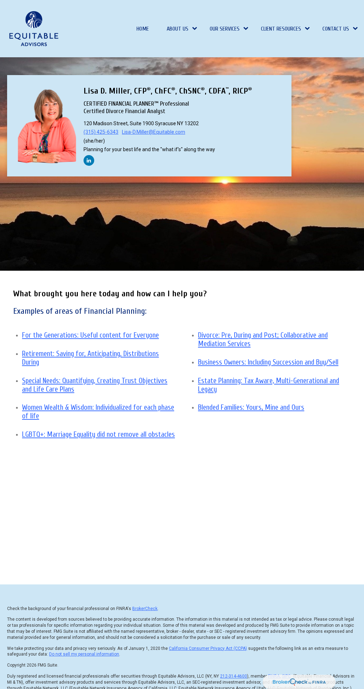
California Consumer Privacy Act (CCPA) (208, 648)
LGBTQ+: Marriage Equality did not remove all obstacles (98, 434)
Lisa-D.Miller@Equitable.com (153, 132)
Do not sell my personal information (84, 654)
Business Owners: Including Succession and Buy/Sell (268, 362)
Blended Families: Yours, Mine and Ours (251, 407)
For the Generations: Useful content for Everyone (90, 335)
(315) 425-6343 (101, 132)
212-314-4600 (233, 676)
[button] (143, 29)
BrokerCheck (144, 608)
